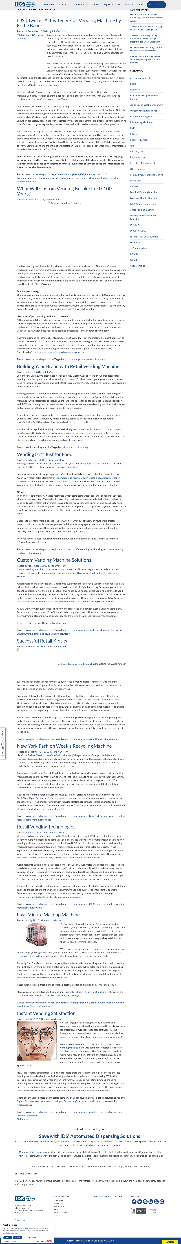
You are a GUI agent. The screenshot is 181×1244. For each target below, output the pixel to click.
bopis (133, 83)
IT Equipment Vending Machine (146, 174)
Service (141, 5)
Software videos (138, 248)
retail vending (44, 177)
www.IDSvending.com (23, 1206)
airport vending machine (75, 1002)
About (95, 5)
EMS (132, 128)
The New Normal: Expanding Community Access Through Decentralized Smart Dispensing (145, 38)
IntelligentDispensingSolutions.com (72, 1101)
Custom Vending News (67, 174)
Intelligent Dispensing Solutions (74, 663)
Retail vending (24, 131)
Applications (81, 5)
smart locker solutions (121, 1141)
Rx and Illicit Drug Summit (144, 236)
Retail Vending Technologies (46, 827)
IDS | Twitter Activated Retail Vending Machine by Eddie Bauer (69, 22)
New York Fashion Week (102, 816)
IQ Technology (137, 168)
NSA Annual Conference (143, 203)
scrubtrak (135, 242)
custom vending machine (75, 816)
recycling (120, 816)
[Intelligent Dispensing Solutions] (25, 3)
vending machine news (38, 633)
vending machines (41, 819)
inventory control (94, 174)
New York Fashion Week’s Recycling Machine (64, 746)
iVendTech (135, 180)
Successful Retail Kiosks (42, 641)
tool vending (81, 447)
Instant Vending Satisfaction (46, 1013)
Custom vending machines (31, 569)
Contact (128, 5)
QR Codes (94, 904)
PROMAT (135, 224)
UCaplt (134, 259)
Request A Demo (111, 5)
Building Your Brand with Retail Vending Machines (69, 366)
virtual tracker (137, 265)
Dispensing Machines (141, 122)
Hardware (50, 5)
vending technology (27, 1115)
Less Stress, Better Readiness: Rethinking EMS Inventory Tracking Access (146, 17)
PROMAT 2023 (138, 230)
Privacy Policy (20, 1220)
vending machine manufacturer (93, 177)
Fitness (134, 133)
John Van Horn (59, 31)
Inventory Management (142, 163)
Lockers (134, 186)
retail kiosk (96, 738)
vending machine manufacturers (67, 352)
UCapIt (134, 254)
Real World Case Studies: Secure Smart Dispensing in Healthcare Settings (145, 59)
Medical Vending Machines (144, 192)
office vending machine (39, 447)
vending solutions (60, 633)
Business (135, 89)
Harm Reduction (139, 139)
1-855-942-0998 (106, 1240)
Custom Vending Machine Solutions (54, 560)
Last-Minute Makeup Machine (48, 915)
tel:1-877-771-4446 (22, 1208)
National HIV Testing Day (143, 198)
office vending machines (102, 630)
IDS (82, 174)
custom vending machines (40, 174)
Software (64, 5)
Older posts (23, 1119)
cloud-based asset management (146, 104)
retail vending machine (64, 177)
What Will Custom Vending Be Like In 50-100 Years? (64, 191)
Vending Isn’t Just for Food (44, 454)
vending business (72, 896)
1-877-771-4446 (156, 5)
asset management (140, 77)
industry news (137, 151)
